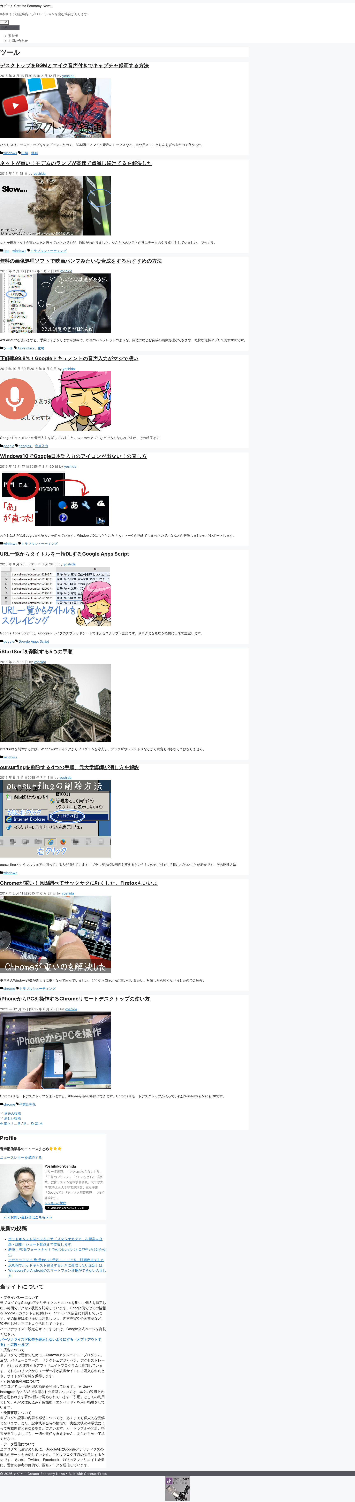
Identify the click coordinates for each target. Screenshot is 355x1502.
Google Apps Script (33, 641)
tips (6, 251)
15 (32, 1123)
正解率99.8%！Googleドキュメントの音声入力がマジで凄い (69, 358)
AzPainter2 (26, 348)
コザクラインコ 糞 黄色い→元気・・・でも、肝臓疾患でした (56, 1260)
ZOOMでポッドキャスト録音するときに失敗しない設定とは (55, 1265)
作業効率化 (27, 1104)
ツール (8, 348)
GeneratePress (95, 1474)
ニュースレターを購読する (21, 1157)
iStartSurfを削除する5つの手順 (36, 652)
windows (10, 153)
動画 (34, 153)
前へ (5, 1123)
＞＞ (55, 1203)
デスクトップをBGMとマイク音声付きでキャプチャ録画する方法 (74, 65)
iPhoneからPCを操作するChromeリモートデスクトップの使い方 (75, 999)
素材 (41, 348)
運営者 (13, 36)
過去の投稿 (12, 1113)
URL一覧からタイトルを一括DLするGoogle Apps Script (64, 554)
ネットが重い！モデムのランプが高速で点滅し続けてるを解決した (76, 163)
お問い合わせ (18, 41)
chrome (9, 988)
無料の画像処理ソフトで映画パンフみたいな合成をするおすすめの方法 (81, 261)
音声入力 (41, 446)
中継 (24, 153)
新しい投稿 (12, 1118)
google (8, 446)
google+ (25, 446)
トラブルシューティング (48, 251)
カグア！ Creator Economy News (25, 6)
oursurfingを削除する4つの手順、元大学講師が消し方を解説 (69, 767)
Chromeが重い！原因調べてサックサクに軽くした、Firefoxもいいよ (79, 883)
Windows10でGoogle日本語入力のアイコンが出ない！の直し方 (73, 456)
